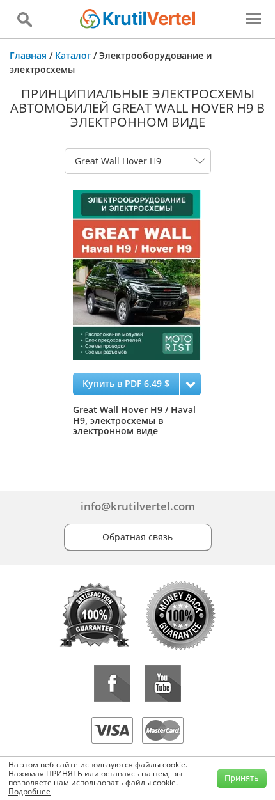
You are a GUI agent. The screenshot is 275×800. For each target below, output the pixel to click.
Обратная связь (137, 537)
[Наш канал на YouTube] (163, 683)
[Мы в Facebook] (112, 683)
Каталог (73, 55)
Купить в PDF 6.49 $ (125, 383)
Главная (28, 55)
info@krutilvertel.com (138, 506)
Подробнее (29, 791)
